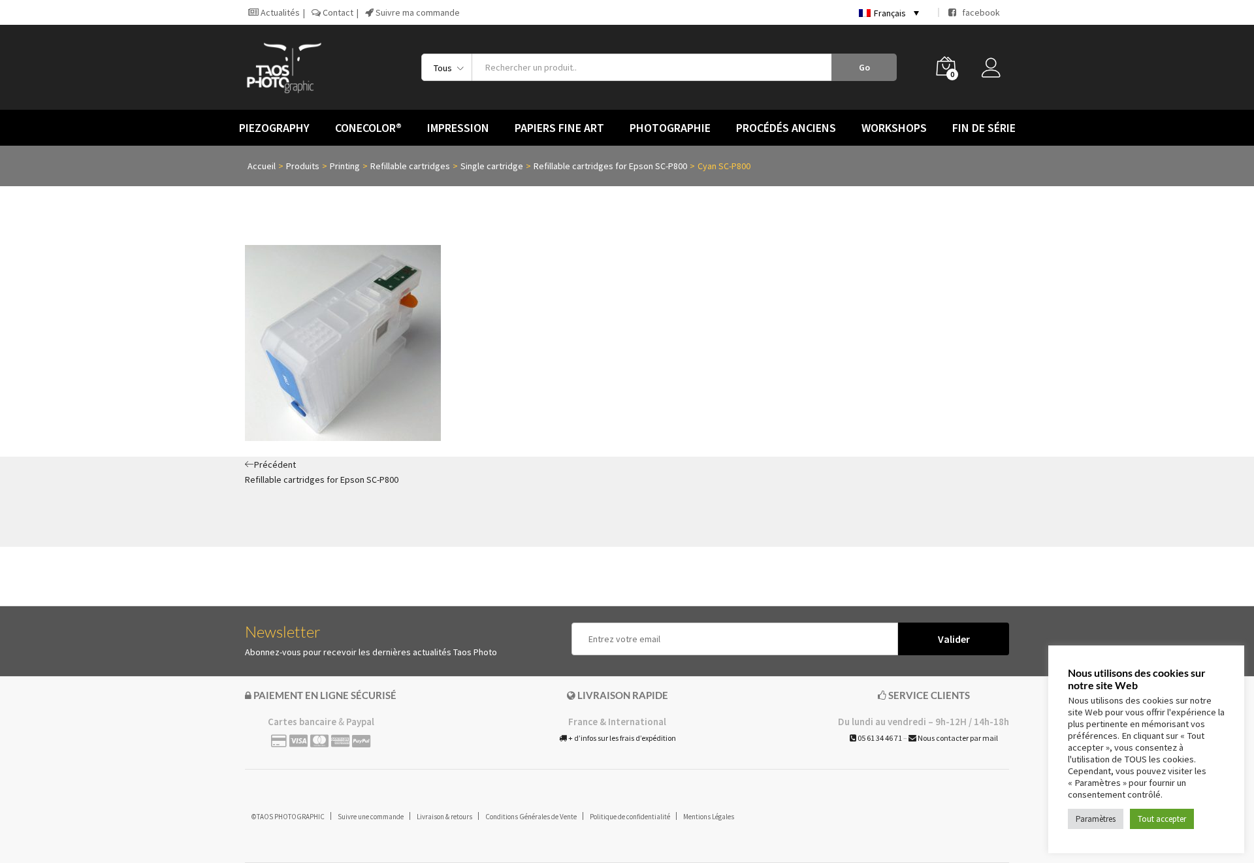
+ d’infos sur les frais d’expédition (621, 738)
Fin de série (984, 128)
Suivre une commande (371, 816)
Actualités (279, 12)
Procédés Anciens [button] (786, 128)
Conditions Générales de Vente (531, 816)
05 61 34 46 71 (879, 738)
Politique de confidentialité (630, 816)
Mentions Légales (708, 816)
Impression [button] (458, 128)
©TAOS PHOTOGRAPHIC (288, 816)
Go (864, 67)
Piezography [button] (274, 128)
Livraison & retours (444, 816)
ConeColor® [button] (368, 128)
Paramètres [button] (1096, 818)
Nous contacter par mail (957, 738)
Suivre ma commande (417, 12)
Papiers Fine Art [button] (559, 128)
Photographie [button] (670, 128)
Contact (337, 12)
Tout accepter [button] (1162, 818)
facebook (978, 12)
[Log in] (995, 71)
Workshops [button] (894, 128)
